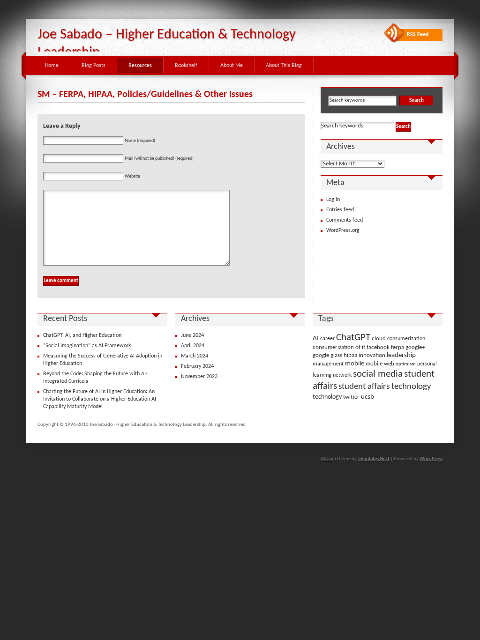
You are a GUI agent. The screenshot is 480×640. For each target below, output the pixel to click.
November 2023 (199, 377)
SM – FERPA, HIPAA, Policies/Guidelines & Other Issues (145, 94)
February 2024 (197, 366)
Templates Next (374, 458)
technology (327, 397)
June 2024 (192, 335)
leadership (401, 355)
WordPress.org (343, 230)
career (327, 339)
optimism (406, 364)
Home (52, 65)
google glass (327, 355)
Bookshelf (186, 65)
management (328, 364)
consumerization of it (339, 347)
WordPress (431, 458)
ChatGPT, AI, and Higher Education (82, 335)
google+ (415, 347)
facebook (378, 347)
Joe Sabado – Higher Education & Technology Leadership (167, 44)
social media (378, 374)
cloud (379, 338)
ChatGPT (353, 337)
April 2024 (192, 346)
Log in (333, 199)
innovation (372, 355)
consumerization (406, 339)
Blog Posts (93, 65)
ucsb (367, 397)
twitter (351, 397)
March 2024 (194, 356)
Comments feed (344, 220)
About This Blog (284, 65)
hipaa (350, 355)
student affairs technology (384, 386)
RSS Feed (417, 34)
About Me (231, 65)
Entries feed (340, 210)
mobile (354, 363)
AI (316, 338)
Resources (140, 65)
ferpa (397, 347)
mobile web (380, 364)
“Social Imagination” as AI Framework (87, 346)
